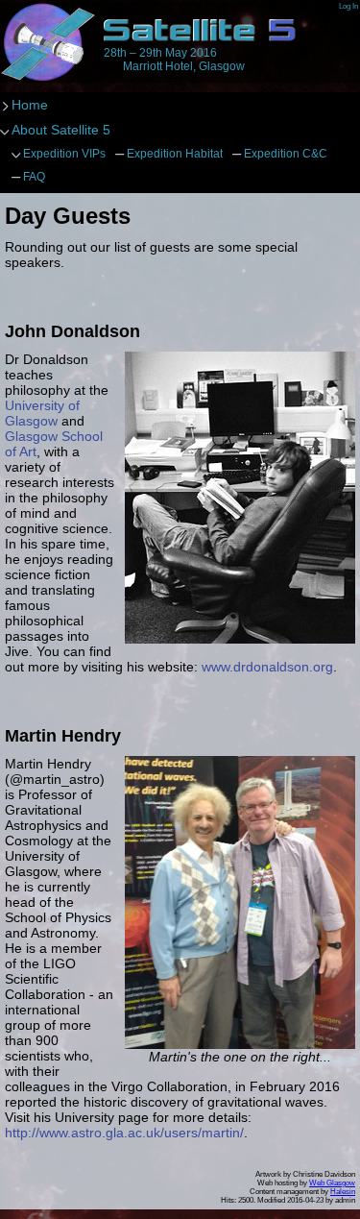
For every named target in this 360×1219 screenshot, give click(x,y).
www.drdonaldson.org (267, 666)
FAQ (34, 176)
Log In (348, 6)
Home (48, 42)
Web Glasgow (332, 1183)
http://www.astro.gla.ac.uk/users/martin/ (124, 1132)
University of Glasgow (42, 413)
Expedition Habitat (175, 153)
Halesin (342, 1191)
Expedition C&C (285, 153)
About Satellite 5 (61, 129)
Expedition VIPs (64, 153)
